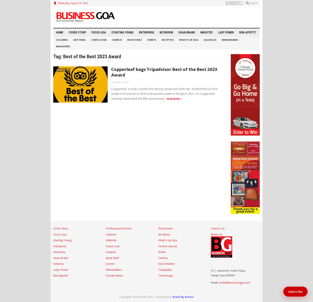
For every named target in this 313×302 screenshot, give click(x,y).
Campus (117, 39)
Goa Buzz (210, 39)
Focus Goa (98, 32)
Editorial (79, 39)
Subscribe (295, 291)
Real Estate (165, 228)
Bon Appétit (247, 32)
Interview (166, 32)
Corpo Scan (99, 39)
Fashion (163, 258)
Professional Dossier (119, 228)
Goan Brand (186, 32)
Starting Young (122, 32)
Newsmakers (230, 39)
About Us (216, 234)
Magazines (63, 46)
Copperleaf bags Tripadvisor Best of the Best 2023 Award (164, 72)
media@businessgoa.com (234, 282)
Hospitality (62, 70)
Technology (165, 275)
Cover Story (77, 32)
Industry (206, 32)
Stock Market (166, 263)
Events (151, 39)
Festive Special (167, 246)
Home (59, 32)
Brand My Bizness (183, 297)
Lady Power (226, 32)
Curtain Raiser (114, 275)
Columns (62, 39)
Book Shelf (134, 39)
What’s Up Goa (188, 39)
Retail (161, 252)
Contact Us (218, 228)
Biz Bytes (168, 39)
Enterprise (146, 32)
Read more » (174, 98)
